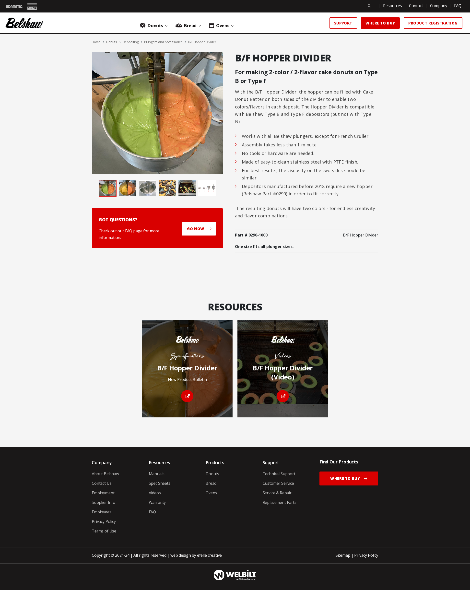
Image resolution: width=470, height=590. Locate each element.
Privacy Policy (104, 521)
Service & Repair (277, 493)
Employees (101, 512)
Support (343, 23)
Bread (211, 483)
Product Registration (433, 23)
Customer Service (278, 483)
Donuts (111, 42)
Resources (392, 5)
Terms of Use (104, 531)
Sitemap (343, 555)
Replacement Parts (279, 502)
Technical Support (279, 473)
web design (180, 555)
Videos (155, 493)
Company (438, 5)
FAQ (457, 5)
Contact (416, 5)
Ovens (211, 493)
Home (96, 42)
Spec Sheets (159, 483)
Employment (103, 493)
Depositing (131, 42)
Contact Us (101, 483)
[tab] (108, 188)
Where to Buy (380, 23)
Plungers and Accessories (163, 42)
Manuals (156, 473)
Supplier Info (103, 502)
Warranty (157, 502)
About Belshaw (105, 473)
